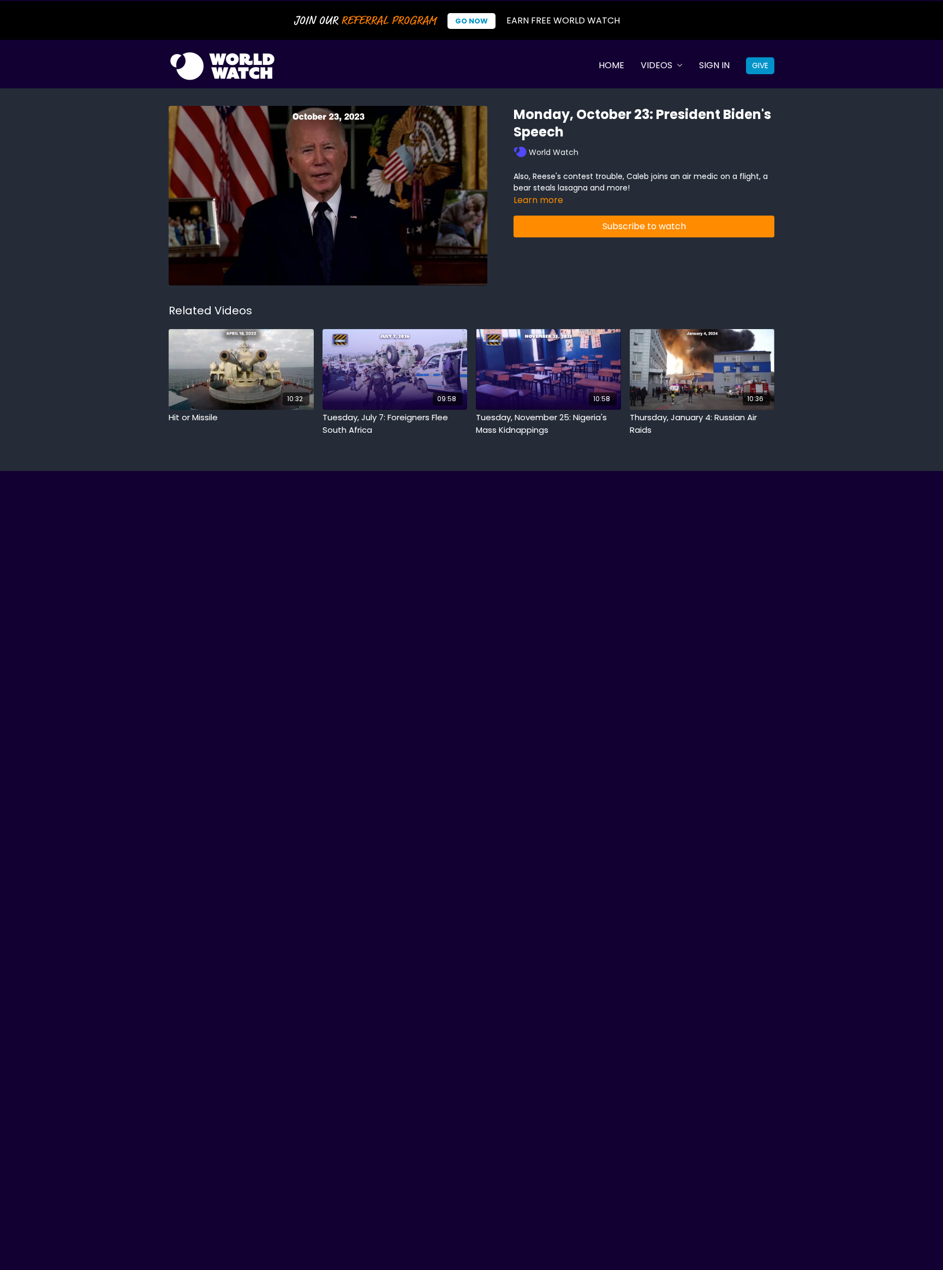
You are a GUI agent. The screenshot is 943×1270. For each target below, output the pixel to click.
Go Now (471, 21)
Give (760, 65)
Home (611, 65)
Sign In (714, 65)
